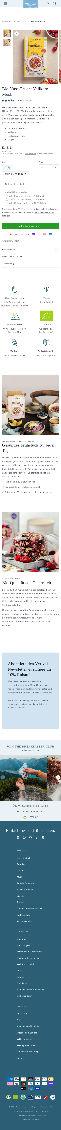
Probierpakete (23, 915)
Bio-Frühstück (23, 858)
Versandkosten (30, 153)
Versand (45, 1111)
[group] (23, 778)
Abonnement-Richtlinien (28, 1026)
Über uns (21, 939)
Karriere (21, 977)
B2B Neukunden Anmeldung (30, 989)
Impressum (22, 1013)
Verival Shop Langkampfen (29, 951)
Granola (20, 870)
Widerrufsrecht (24, 1039)
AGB (19, 1020)
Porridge (21, 864)
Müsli (19, 877)
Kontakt (20, 1058)
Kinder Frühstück (25, 889)
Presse (20, 970)
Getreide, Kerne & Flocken (29, 908)
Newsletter (22, 983)
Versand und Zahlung (27, 1033)
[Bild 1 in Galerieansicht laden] (6, 33)
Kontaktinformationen (26, 1115)
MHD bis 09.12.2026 (15, 174)
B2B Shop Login (24, 996)
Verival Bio (7, 21)
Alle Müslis (21, 21)
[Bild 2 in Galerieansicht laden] (6, 42)
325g (7, 167)
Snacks (20, 896)
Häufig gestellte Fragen (28, 958)
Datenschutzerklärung (27, 1051)
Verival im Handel (25, 964)
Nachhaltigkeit (24, 945)
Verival (18, 1107)
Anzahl (41, 162)
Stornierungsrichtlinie (31, 1120)
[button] (6, 3)
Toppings (21, 902)
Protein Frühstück (25, 883)
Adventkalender (24, 921)
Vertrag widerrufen (26, 1045)
